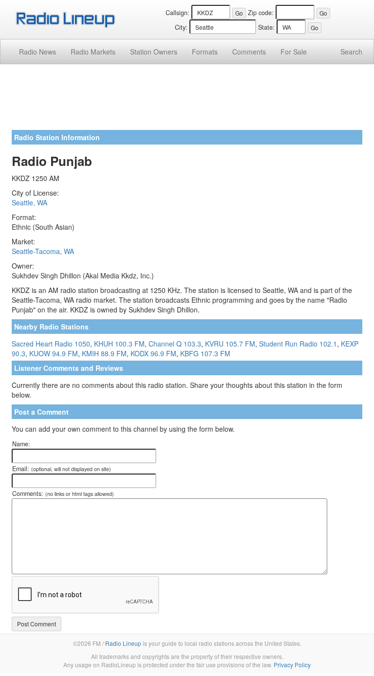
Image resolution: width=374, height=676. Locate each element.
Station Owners (153, 51)
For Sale (293, 51)
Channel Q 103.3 (175, 343)
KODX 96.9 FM (153, 353)
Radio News (37, 51)
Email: (61, 468)
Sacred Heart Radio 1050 (51, 343)
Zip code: (261, 12)
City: (181, 27)
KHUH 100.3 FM (119, 343)
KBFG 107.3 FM (205, 353)
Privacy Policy (292, 664)
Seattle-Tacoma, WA (43, 251)
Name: (21, 443)
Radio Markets (93, 51)
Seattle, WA (29, 202)
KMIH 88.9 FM (104, 353)
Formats (205, 51)
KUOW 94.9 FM (53, 353)
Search (351, 51)
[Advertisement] (187, 100)
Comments (249, 51)
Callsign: (177, 12)
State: (266, 27)
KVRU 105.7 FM (230, 343)
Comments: (63, 493)
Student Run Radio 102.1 (298, 343)
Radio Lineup (123, 643)
